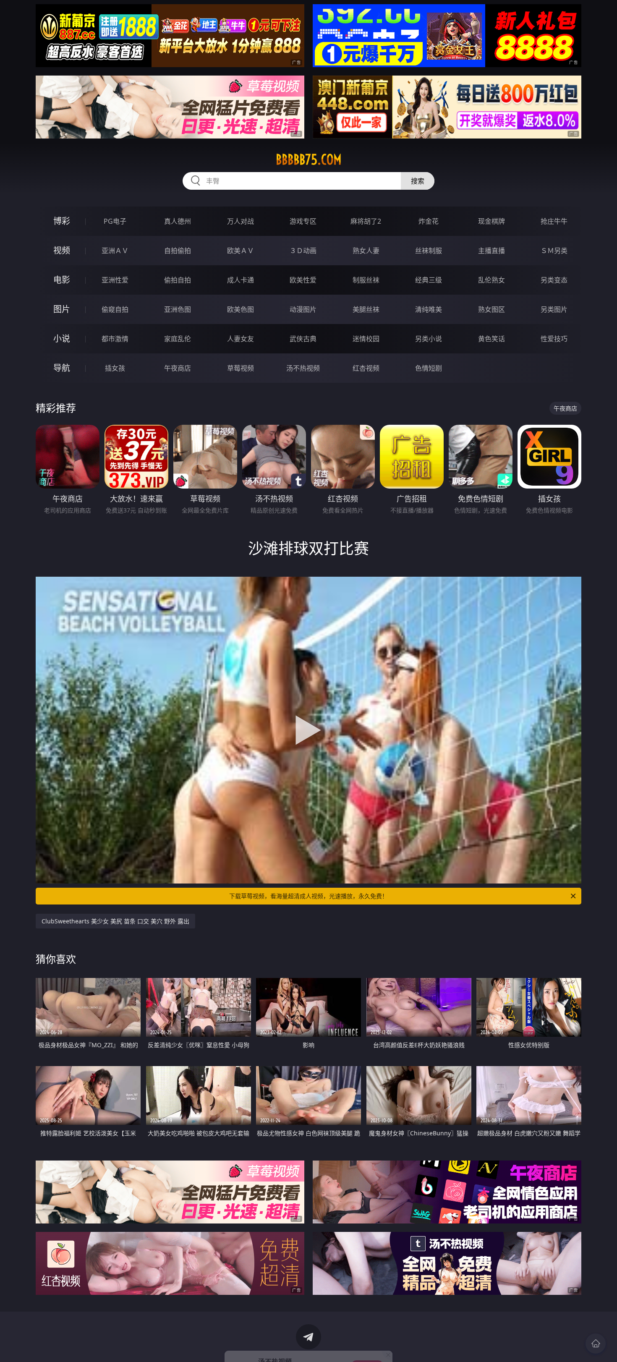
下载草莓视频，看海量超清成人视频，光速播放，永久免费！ (308, 896)
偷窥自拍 (115, 309)
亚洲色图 (177, 309)
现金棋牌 (491, 221)
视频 (61, 250)
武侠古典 (303, 338)
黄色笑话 (491, 338)
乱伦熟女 (491, 280)
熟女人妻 (366, 250)
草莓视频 (240, 368)
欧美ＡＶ (240, 250)
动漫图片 (303, 309)
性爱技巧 (554, 338)
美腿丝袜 (366, 309)
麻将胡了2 (365, 221)
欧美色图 (240, 309)
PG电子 (115, 221)
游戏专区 (303, 221)
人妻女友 (240, 338)
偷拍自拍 (177, 280)
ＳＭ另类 (554, 250)
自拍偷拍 (177, 250)
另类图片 (554, 309)
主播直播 (491, 250)
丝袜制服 (428, 250)
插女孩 (115, 368)
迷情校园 (366, 338)
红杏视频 (366, 368)
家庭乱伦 (177, 338)
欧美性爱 (303, 280)
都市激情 (115, 338)
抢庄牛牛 (554, 221)
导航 (61, 368)
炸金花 (428, 221)
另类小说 (428, 338)
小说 (61, 338)
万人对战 (240, 221)
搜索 (417, 181)
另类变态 (554, 280)
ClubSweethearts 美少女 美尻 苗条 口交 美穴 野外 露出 (115, 921)
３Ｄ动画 (303, 250)
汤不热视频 (303, 368)
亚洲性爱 (115, 280)
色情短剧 (428, 368)
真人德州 (177, 221)
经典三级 (428, 280)
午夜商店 (177, 368)
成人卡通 (240, 280)
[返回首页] (596, 1343)
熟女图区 (491, 309)
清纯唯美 (428, 309)
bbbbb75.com (309, 159)
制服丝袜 (366, 280)
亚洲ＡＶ (115, 250)
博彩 (61, 221)
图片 (61, 309)
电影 (61, 279)
